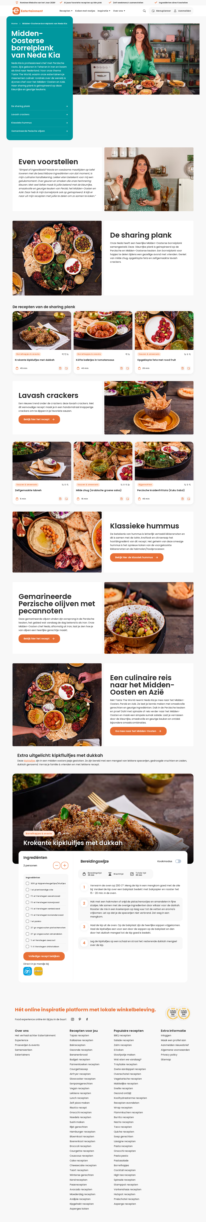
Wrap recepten (123, 1107)
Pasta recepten (123, 1146)
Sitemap (166, 1059)
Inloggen (166, 1035)
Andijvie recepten (80, 1199)
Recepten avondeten (126, 1103)
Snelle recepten (123, 1088)
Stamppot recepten (126, 1184)
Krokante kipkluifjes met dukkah (73, 843)
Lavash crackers (20, 114)
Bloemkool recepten (82, 1136)
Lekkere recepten (80, 1093)
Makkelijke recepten (126, 1083)
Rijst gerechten (79, 1127)
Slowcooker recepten (82, 1078)
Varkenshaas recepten (127, 1189)
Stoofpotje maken (124, 1054)
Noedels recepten (80, 1117)
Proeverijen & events (27, 1045)
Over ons (118, 10)
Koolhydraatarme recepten (130, 1098)
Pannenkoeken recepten (84, 1064)
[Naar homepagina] (28, 10)
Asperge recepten (125, 1204)
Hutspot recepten (124, 1194)
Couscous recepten (81, 1155)
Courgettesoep (79, 1069)
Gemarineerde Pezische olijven (28, 130)
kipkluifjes (29, 760)
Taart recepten (79, 1170)
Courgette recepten (82, 1151)
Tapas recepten (79, 1035)
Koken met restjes (85, 10)
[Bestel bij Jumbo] (38, 971)
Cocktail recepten (125, 1170)
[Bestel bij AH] (27, 971)
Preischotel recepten (126, 1199)
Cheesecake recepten (83, 1165)
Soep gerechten (123, 1136)
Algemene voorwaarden (175, 1050)
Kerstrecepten (78, 1180)
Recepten (65, 10)
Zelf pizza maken (80, 1103)
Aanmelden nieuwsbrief (175, 1045)
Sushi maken (77, 1122)
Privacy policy (169, 1054)
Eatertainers (22, 1054)
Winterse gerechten (82, 1175)
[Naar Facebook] (87, 1019)
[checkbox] (178, 861)
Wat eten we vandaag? (127, 1059)
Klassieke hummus (21, 122)
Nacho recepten (123, 1122)
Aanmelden (184, 10)
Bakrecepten (77, 1045)
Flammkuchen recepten (128, 1112)
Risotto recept (78, 1107)
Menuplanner (163, 10)
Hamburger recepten (82, 1131)
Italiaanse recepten (81, 1040)
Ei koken (119, 1050)
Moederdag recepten (82, 1194)
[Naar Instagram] (72, 1019)
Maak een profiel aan (173, 1040)
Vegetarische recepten (128, 1078)
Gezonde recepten (81, 1050)
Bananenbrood (78, 1054)
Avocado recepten (81, 1189)
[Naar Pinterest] (79, 1019)
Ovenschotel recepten (127, 1074)
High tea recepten (125, 1175)
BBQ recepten (122, 1035)
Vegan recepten (79, 1088)
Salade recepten (124, 1040)
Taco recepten (123, 1127)
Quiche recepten (124, 1131)
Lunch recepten (79, 1098)
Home (14, 23)
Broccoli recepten (80, 1146)
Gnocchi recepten (81, 1112)
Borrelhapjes (121, 1165)
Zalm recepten (123, 1045)
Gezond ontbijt (122, 1093)
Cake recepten (79, 1160)
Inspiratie (103, 10)
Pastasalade (121, 1160)
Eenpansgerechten (81, 1083)
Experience (21, 1040)
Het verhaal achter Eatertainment (35, 1035)
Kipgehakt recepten (82, 1204)
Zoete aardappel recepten (130, 1069)
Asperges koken (79, 1208)
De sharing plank (20, 106)
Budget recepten (80, 1059)
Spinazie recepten (124, 1180)
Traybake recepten (125, 1064)
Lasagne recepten (125, 1141)
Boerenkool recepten (82, 1141)
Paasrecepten (78, 1184)
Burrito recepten (124, 1117)
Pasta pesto (121, 1155)
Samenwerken (23, 1050)
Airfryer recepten (80, 1074)
